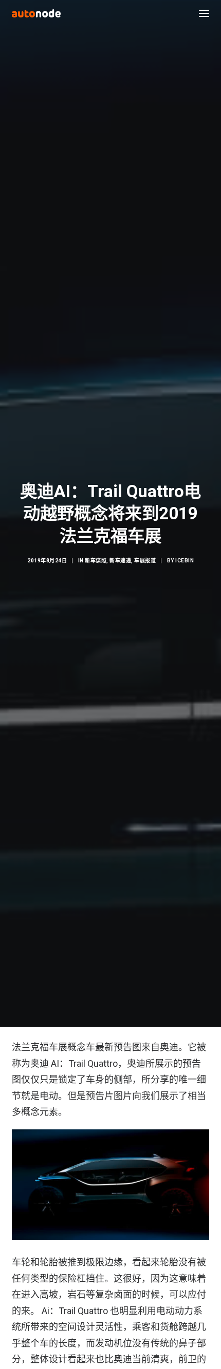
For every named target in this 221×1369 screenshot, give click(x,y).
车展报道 (145, 560)
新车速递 (120, 560)
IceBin (184, 560)
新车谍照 (95, 560)
